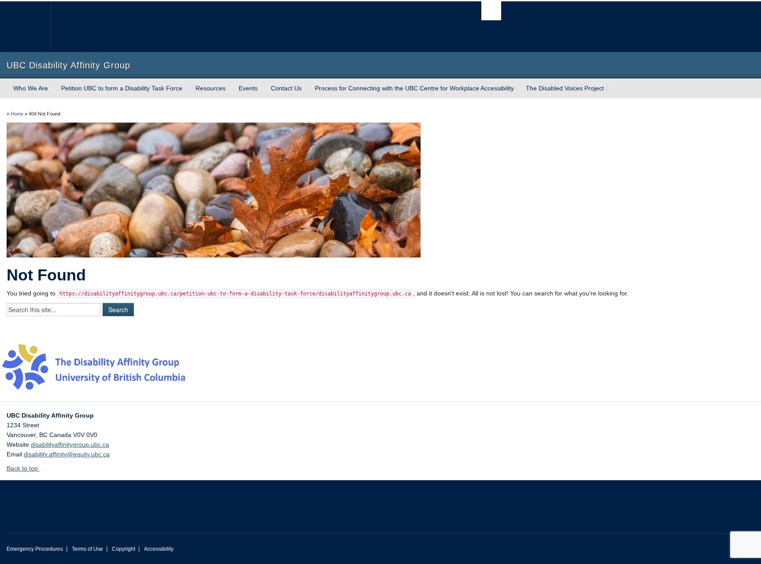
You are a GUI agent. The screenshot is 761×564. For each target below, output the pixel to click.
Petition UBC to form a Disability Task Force (121, 88)
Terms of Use (87, 549)
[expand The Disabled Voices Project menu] (611, 88)
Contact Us (286, 88)
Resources (210, 88)
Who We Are (30, 88)
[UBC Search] (491, 10)
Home (17, 113)
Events (248, 88)
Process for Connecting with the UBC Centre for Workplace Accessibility (414, 88)
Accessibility (159, 549)
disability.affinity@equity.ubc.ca (67, 454)
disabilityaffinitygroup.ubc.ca (70, 444)
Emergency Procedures (35, 549)
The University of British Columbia (25, 26)
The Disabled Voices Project (565, 88)
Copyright (123, 549)
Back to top (23, 468)
